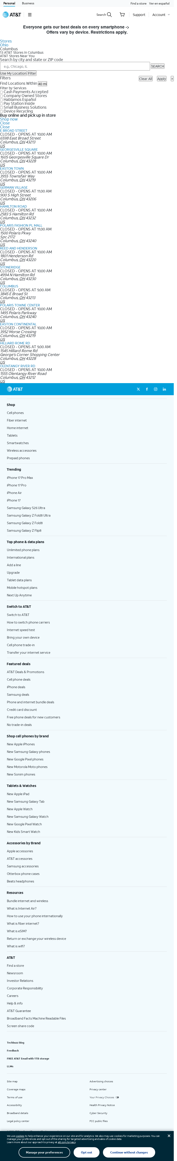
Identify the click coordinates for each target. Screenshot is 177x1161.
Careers (12, 995)
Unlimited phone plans (23, 550)
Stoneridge (10, 267)
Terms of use (14, 1097)
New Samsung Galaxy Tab (25, 801)
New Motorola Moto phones (27, 767)
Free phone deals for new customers (33, 717)
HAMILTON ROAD (13, 206)
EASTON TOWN (12, 168)
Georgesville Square (19, 149)
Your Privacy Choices (102, 1097)
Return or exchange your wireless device (36, 938)
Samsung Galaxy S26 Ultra (26, 508)
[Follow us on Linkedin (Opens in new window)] (164, 389)
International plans (20, 557)
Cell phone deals (18, 679)
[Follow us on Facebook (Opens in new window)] (147, 389)
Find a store (139, 3)
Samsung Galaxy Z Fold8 (25, 523)
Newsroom (15, 973)
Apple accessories (20, 851)
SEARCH (157, 66)
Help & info (15, 1003)
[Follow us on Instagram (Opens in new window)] (155, 389)
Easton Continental (18, 324)
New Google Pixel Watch (24, 824)
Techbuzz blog (15, 1042)
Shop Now (140, 27)
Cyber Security (98, 1113)
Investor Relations (20, 980)
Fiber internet (17, 420)
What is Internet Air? (21, 908)
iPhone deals (16, 687)
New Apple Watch (20, 809)
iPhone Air (14, 492)
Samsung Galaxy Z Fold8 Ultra (29, 515)
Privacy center (98, 1089)
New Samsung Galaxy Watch (28, 816)
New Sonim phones (21, 774)
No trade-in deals (19, 724)
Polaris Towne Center (20, 305)
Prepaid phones (18, 458)
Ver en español (159, 3)
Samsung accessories (23, 866)
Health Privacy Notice (102, 1105)
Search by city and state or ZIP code (31, 59)
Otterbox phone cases (23, 873)
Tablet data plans (19, 580)
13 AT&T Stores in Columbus (21, 52)
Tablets (12, 435)
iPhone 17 (14, 500)
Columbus (9, 286)
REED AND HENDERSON (18, 248)
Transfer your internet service (28, 652)
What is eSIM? (17, 931)
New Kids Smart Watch (23, 831)
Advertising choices (101, 1081)
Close (5, 122)
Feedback (13, 1050)
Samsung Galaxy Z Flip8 (24, 530)
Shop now (9, 119)
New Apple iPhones (21, 744)
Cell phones (15, 413)
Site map (12, 1081)
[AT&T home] (12, 15)
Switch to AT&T (18, 615)
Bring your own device (23, 637)
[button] (30, 14)
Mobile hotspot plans (22, 587)
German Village (14, 187)
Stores (6, 41)
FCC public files (99, 1121)
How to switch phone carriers (28, 622)
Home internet (17, 428)
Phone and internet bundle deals (30, 702)
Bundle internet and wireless (27, 901)
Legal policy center (18, 1121)
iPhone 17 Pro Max (20, 477)
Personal (9, 3)
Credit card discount (22, 709)
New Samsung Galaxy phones (28, 751)
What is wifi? (16, 946)
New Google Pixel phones (25, 759)
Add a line (14, 565)
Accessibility (14, 1105)
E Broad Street (13, 130)
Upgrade (13, 572)
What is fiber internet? (23, 923)
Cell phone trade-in (21, 645)
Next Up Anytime (19, 595)
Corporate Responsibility (25, 988)
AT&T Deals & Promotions (25, 672)
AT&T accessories (19, 858)
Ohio (4, 44)
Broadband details (17, 1113)
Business (28, 3)
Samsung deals (18, 694)
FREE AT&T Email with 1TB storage (28, 1058)
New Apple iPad (18, 794)
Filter (32, 73)
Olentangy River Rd (17, 365)
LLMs (10, 1066)
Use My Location (13, 73)
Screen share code (20, 1026)
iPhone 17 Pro (16, 485)
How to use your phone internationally (35, 916)
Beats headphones (20, 881)
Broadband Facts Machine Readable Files (36, 1018)
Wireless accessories (21, 450)
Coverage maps (16, 1089)
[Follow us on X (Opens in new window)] (138, 389)
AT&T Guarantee (19, 1011)
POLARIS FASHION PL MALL (21, 225)
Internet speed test (21, 630)
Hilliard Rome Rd (15, 343)
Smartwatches (18, 443)
